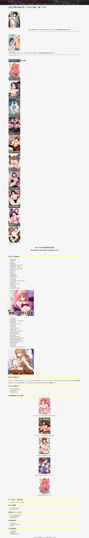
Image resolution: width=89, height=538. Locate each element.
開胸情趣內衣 (59, 380)
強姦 (30, 380)
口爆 (44, 31)
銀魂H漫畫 (12, 272)
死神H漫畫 (12, 283)
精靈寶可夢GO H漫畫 (14, 276)
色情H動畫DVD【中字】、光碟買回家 (17, 502)
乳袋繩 (40, 31)
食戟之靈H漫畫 (13, 259)
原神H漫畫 (12, 262)
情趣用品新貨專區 (34, 250)
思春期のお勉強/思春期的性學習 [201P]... (44, 455)
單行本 (10, 382)
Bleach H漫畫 (17, 283)
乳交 (38, 54)
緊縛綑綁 (45, 382)
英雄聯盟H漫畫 (13, 266)
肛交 (72, 380)
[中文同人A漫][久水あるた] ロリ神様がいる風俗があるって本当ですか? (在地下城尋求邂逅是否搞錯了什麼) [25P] (49, 29)
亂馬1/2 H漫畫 (12, 333)
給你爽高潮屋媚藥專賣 (14, 533)
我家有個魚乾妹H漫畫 (14, 332)
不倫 (29, 380)
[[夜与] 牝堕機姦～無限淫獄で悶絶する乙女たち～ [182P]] (44, 467)
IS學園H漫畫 (21, 338)
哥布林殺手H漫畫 (13, 346)
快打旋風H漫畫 (13, 335)
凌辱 (49, 380)
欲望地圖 (11, 525)
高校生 (23, 382)
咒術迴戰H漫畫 (13, 263)
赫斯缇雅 (76, 31)
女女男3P (67, 54)
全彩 (42, 54)
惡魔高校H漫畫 (13, 282)
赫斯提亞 (73, 31)
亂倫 (62, 380)
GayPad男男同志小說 (14, 509)
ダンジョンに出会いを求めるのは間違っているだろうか (19, 54)
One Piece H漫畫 (19, 269)
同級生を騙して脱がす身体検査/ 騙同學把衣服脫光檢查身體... (44, 415)
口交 (42, 31)
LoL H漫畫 (18, 266)
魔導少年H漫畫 (20, 265)
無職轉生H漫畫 (13, 319)
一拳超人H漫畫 (13, 318)
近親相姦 (67, 380)
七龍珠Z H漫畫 (12, 279)
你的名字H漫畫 (13, 273)
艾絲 (71, 54)
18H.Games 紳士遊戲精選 (15, 524)
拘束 (41, 380)
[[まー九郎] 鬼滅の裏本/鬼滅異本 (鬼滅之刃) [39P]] (44, 487)
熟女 (19, 380)
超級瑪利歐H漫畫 (13, 275)
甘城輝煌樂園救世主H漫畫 (15, 288)
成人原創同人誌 (13, 391)
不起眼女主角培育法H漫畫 (15, 328)
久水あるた (37, 31)
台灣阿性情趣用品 (13, 531)
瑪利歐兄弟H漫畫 (13, 329)
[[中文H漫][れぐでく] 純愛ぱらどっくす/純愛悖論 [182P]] (14, 242)
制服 (36, 380)
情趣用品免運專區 (43, 250)
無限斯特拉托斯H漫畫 (14, 338)
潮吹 (34, 382)
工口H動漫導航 (13, 523)
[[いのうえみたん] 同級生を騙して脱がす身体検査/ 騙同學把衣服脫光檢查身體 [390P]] (44, 407)
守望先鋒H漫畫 (13, 345)
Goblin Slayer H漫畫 (21, 346)
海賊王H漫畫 (12, 269)
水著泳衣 (27, 380)
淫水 (70, 380)
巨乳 (64, 380)
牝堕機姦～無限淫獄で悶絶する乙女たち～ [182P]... (44, 475)
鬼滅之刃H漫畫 (13, 270)
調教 (23, 380)
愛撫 (66, 31)
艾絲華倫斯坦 (75, 54)
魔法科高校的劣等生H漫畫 (15, 336)
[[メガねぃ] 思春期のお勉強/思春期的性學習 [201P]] (44, 447)
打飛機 (68, 31)
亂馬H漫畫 (18, 333)
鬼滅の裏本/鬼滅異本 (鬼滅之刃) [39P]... (44, 495)
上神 (30, 31)
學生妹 (39, 382)
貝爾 (70, 31)
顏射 (18, 55)
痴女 (15, 380)
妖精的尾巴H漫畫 (13, 265)
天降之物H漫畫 (13, 326)
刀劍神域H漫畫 (13, 260)
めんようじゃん (31, 54)
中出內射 (33, 31)
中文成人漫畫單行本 (13, 390)
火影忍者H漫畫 (13, 323)
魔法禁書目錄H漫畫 (13, 342)
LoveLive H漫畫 (13, 286)
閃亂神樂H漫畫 (13, 322)
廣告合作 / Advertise (52, 537)
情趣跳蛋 (43, 380)
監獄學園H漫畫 (13, 285)
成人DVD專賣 (12, 532)
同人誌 (46, 31)
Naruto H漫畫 (18, 323)
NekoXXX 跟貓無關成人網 (15, 516)
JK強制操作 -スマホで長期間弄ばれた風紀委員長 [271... (44, 435)
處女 (78, 54)
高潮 (79, 31)
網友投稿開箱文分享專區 (53, 250)
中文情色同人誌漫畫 (13, 388)
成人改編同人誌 (13, 392)
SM (50, 380)
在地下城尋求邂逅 (51, 31)
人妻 (24, 380)
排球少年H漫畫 (13, 325)
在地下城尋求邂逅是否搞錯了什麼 (59, 31)
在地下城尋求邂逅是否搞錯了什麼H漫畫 (17, 280)
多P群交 (33, 380)
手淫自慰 (55, 380)
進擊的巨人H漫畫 (13, 343)
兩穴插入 (12, 380)
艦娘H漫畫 (18, 339)
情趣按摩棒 (19, 382)
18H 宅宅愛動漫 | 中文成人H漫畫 (42, 537)
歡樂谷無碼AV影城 (13, 517)
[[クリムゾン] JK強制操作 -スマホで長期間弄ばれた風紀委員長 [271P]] (44, 427)
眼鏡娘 (29, 382)
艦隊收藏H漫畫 (13, 339)
